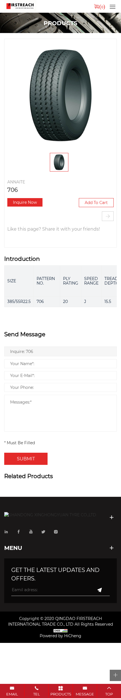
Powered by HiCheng (60, 636)
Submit (26, 458)
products (60, 694)
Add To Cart (96, 202)
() (102, 6)
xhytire (20, 6)
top (109, 694)
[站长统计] (60, 630)
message (85, 694)
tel (36, 694)
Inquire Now (25, 202)
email (12, 694)
